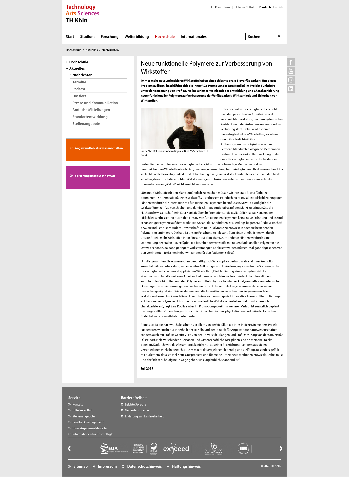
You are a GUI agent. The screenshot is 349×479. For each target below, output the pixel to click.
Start (70, 36)
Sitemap (80, 466)
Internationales (194, 36)
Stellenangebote (86, 123)
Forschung (110, 36)
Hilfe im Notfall (244, 7)
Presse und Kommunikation (95, 102)
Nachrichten (83, 74)
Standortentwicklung (90, 116)
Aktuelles (91, 49)
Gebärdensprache (137, 410)
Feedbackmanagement (88, 422)
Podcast (79, 88)
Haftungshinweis (186, 466)
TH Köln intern (220, 7)
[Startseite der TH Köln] (82, 12)
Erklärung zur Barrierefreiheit (144, 416)
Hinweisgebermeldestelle (90, 428)
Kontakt (78, 404)
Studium (87, 36)
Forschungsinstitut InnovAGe (95, 175)
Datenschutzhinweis (144, 466)
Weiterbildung (137, 36)
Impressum (107, 466)
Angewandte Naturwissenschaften (98, 148)
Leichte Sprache (135, 404)
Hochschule (165, 36)
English (278, 7)
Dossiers (79, 95)
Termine (79, 81)
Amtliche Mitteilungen (91, 109)
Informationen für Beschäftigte (93, 434)
